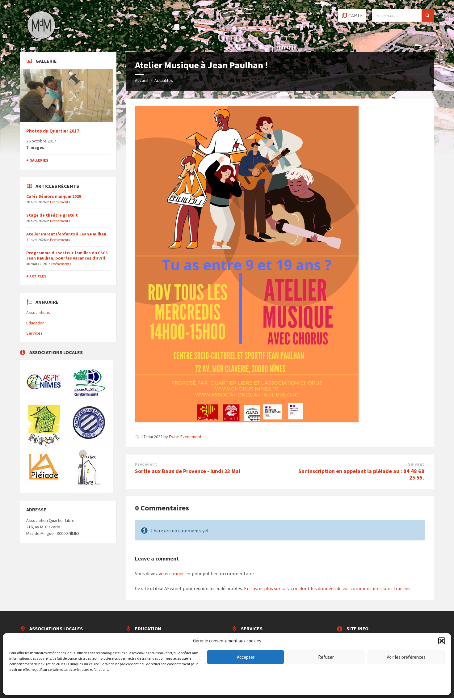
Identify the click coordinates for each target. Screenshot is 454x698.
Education (35, 323)
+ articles (36, 276)
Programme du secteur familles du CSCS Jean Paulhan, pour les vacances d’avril (67, 255)
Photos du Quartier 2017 (52, 131)
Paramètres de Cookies (27, 684)
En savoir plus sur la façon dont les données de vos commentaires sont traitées (327, 588)
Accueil (141, 80)
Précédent (146, 464)
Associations (38, 312)
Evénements (192, 436)
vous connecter (175, 573)
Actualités (163, 80)
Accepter (245, 657)
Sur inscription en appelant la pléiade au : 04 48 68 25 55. (361, 474)
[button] (442, 641)
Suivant (416, 464)
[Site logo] (41, 40)
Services (34, 333)
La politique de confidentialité (71, 684)
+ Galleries (37, 160)
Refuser (326, 657)
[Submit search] (428, 15)
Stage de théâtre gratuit (52, 215)
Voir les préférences (406, 657)
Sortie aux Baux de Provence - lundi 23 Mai (187, 471)
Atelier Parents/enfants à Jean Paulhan (66, 234)
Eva (172, 436)
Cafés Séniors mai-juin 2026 (53, 196)
